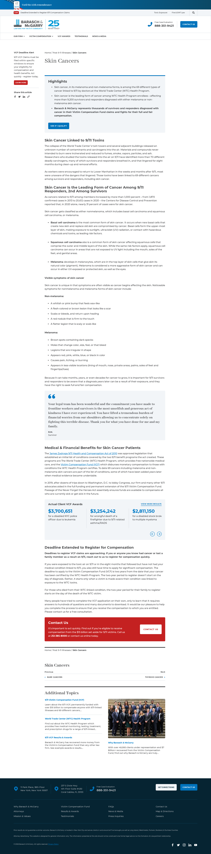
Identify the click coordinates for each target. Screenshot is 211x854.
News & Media (99, 36)
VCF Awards (64, 36)
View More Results (151, 504)
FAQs (111, 806)
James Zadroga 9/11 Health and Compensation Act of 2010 (83, 453)
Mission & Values (22, 816)
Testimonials (81, 36)
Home (48, 52)
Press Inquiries (116, 816)
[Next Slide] (159, 534)
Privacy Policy (53, 844)
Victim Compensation (40, 36)
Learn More (20, 83)
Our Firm (18, 36)
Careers (160, 816)
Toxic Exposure (160, 12)
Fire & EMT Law (178, 12)
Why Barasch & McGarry (26, 806)
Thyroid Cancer (154, 677)
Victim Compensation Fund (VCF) (80, 464)
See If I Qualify (59, 126)
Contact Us (189, 24)
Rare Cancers (54, 677)
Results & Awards (70, 811)
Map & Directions (165, 811)
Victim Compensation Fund (75, 806)
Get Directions (166, 787)
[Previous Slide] (152, 534)
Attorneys (19, 811)
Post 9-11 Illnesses (62, 52)
